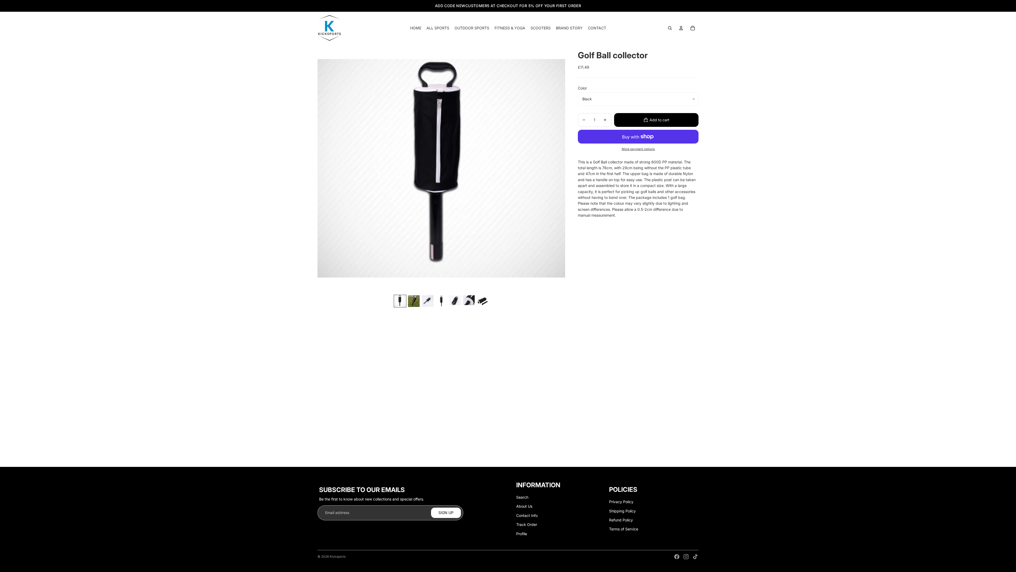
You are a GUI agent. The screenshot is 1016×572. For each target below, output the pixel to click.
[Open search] (670, 28)
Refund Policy (621, 520)
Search (522, 497)
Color (582, 88)
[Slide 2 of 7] (414, 301)
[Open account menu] (681, 28)
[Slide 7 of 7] (482, 301)
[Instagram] (686, 556)
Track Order (526, 524)
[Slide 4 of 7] (441, 301)
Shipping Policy (622, 511)
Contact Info (527, 515)
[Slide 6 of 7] (469, 301)
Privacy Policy (621, 501)
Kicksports (338, 556)
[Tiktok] (695, 556)
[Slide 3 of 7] (427, 301)
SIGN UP (445, 512)
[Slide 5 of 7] (455, 301)
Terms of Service (623, 529)
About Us (524, 506)
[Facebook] (677, 556)
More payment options (638, 149)
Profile (521, 533)
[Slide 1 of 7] (400, 301)
